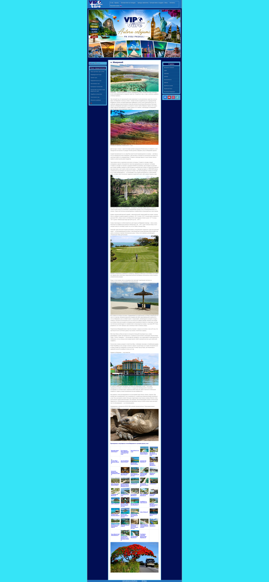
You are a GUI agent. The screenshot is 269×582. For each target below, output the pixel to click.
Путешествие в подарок (156, 3)
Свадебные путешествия (96, 94)
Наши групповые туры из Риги (97, 71)
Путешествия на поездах (128, 3)
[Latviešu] (98, 103)
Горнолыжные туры (95, 97)
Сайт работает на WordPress (129, 581)
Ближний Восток (167, 79)
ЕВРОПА (166, 82)
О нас (111, 3)
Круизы (116, 3)
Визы (165, 3)
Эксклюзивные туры (95, 83)
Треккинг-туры (94, 77)
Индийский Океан (168, 88)
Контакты (172, 3)
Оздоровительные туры (96, 80)
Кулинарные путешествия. (97, 86)
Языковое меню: (115, 6)
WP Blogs (144, 581)
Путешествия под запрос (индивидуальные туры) (98, 90)
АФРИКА (166, 76)
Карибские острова (168, 85)
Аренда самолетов (143, 3)
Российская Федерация (169, 91)
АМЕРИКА (166, 73)
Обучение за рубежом (96, 100)
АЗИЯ (165, 70)
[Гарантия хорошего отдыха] (98, 4)
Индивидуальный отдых (96, 74)
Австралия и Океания (169, 67)
